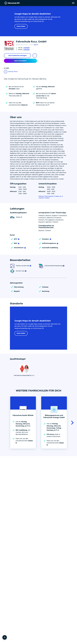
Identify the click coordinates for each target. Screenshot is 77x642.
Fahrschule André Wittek (23, 415)
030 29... (24, 47)
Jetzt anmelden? (20, 61)
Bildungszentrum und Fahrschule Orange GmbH (54, 416)
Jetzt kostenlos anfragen (17, 55)
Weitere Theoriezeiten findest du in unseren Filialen (50, 197)
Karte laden (21, 26)
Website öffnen (13, 71)
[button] (71, 422)
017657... (24, 49)
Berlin (36, 45)
